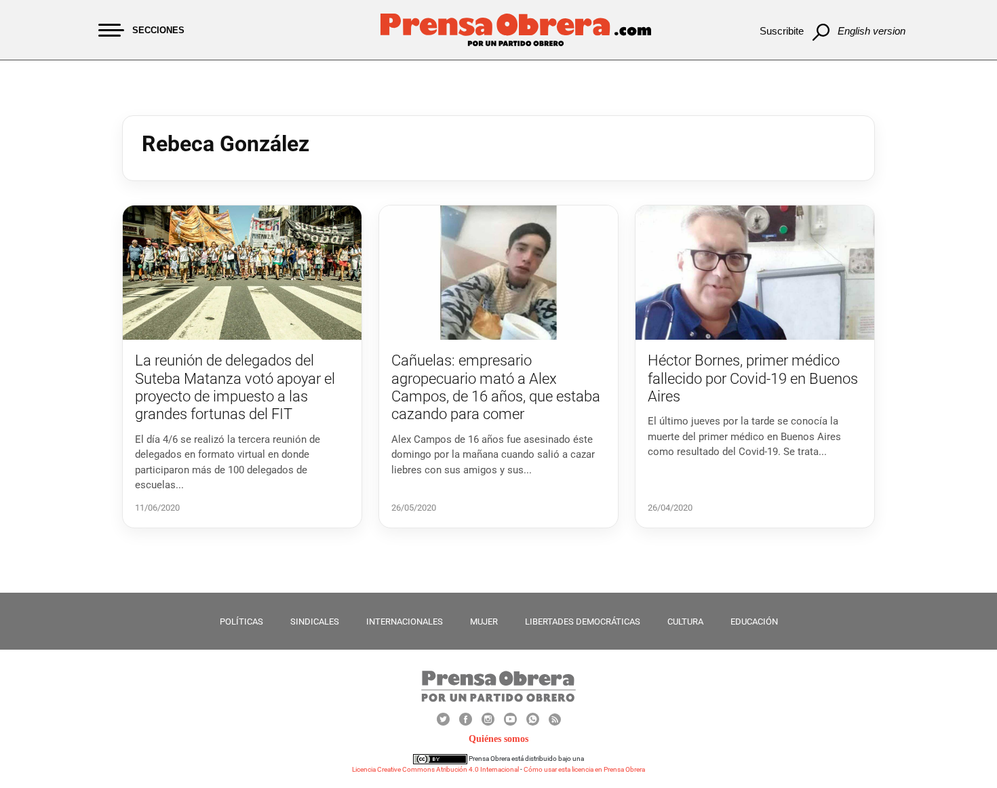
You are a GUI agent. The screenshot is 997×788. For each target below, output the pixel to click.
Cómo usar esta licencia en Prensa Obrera (584, 769)
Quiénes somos (498, 739)
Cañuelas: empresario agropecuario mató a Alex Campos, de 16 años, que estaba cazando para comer (495, 387)
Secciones (158, 30)
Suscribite (782, 31)
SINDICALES (314, 621)
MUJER (484, 621)
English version (871, 31)
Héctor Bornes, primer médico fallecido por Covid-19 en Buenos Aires (753, 378)
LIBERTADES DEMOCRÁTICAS (582, 621)
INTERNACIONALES (404, 621)
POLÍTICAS (241, 621)
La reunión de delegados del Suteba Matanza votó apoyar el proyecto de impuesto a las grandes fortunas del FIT (235, 387)
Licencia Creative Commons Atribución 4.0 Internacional (435, 769)
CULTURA (685, 621)
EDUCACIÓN (754, 621)
